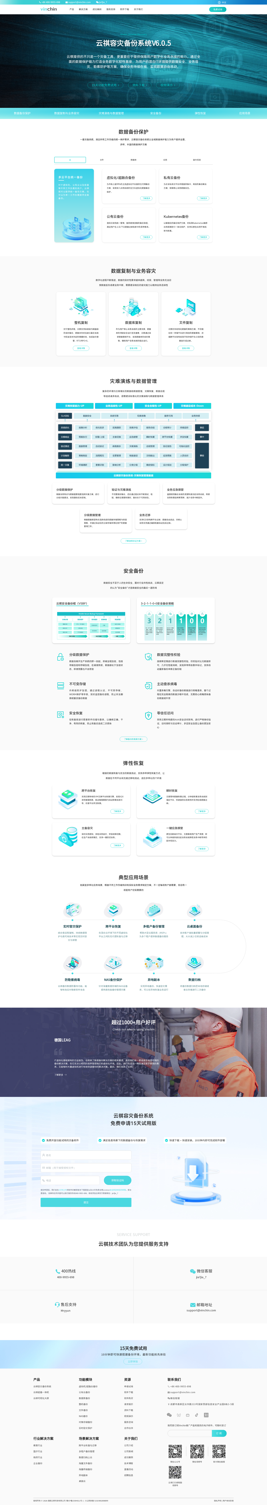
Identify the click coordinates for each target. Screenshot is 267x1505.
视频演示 (166, 85)
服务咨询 (128, 1422)
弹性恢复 (200, 113)
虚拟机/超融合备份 (88, 1386)
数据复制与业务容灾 (66, 113)
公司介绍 (128, 1445)
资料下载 (138, 85)
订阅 (219, 1433)
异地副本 (83, 1475)
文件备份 (83, 1410)
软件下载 (128, 1392)
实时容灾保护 (85, 1428)
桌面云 (82, 1481)
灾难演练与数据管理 (111, 113)
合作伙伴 (128, 1428)
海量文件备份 (85, 1463)
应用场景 (244, 113)
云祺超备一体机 (41, 1392)
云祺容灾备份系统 (42, 1386)
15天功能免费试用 (104, 85)
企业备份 (37, 1463)
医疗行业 (37, 1451)
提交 (86, 1202)
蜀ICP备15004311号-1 (75, 1501)
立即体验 (133, 1361)
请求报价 (128, 1404)
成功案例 (128, 1457)
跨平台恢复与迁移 (88, 1445)
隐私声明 (217, 1501)
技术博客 (128, 1463)
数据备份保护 (22, 113)
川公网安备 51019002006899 (96, 1501)
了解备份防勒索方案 (133, 739)
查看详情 (81, 348)
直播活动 (128, 1469)
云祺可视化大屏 (41, 1398)
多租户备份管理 (86, 1451)
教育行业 (37, 1445)
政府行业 (37, 1457)
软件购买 (128, 1398)
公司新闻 (128, 1451)
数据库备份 (84, 1398)
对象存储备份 (85, 1422)
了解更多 (146, 198)
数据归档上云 (85, 1457)
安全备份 (155, 113)
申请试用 (128, 1386)
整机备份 (83, 1404)
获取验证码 (117, 1180)
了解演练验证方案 (133, 541)
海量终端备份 (85, 1469)
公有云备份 (84, 1392)
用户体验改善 (228, 1501)
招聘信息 (128, 1475)
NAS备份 (83, 1416)
